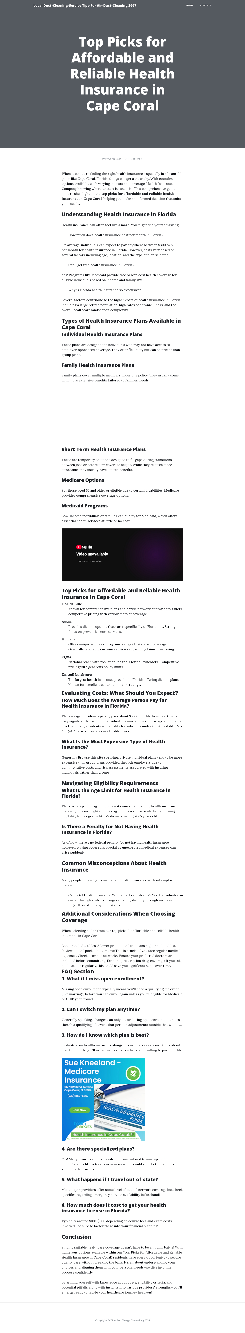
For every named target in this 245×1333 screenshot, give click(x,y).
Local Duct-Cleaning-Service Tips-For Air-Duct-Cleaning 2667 (84, 5)
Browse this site (90, 757)
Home (189, 5)
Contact (206, 5)
